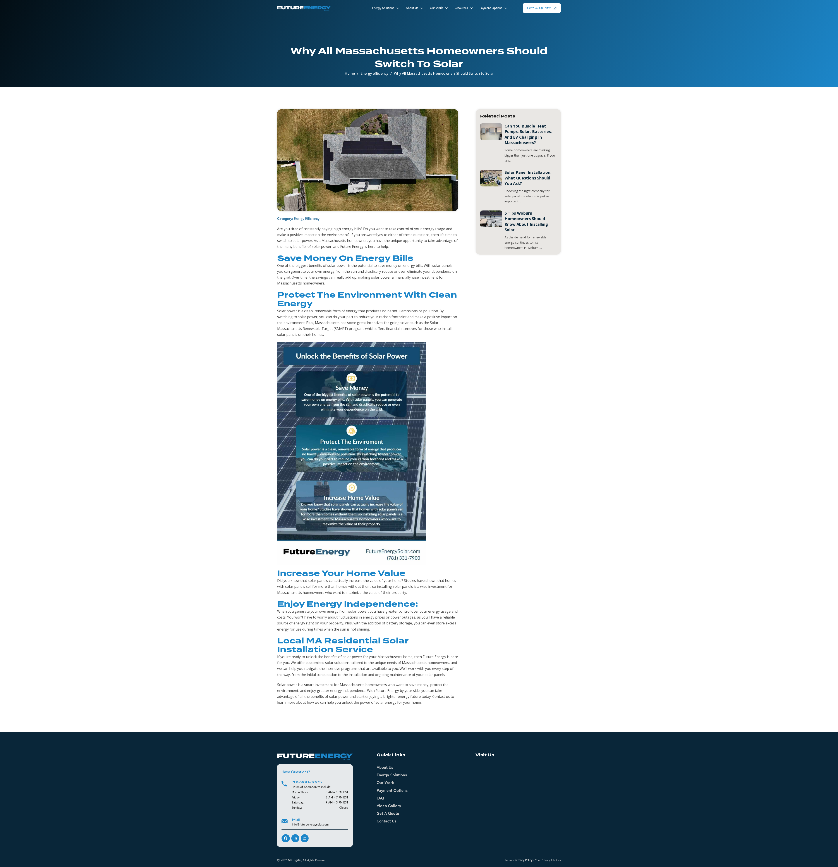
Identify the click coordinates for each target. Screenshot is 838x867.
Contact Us (387, 821)
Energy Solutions (383, 8)
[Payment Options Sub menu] (505, 8)
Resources (461, 8)
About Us (385, 767)
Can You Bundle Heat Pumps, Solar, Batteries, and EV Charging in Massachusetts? (528, 134)
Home (350, 73)
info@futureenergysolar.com (310, 824)
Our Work (436, 8)
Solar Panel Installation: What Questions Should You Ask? (528, 178)
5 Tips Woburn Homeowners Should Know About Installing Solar (526, 221)
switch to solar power (294, 240)
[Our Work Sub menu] (446, 8)
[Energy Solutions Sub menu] (397, 8)
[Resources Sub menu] (471, 8)
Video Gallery (389, 805)
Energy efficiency (374, 73)
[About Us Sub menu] (421, 8)
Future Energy (434, 656)
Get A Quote (539, 8)
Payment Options (491, 8)
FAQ (380, 798)
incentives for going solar (388, 322)
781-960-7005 (307, 782)
